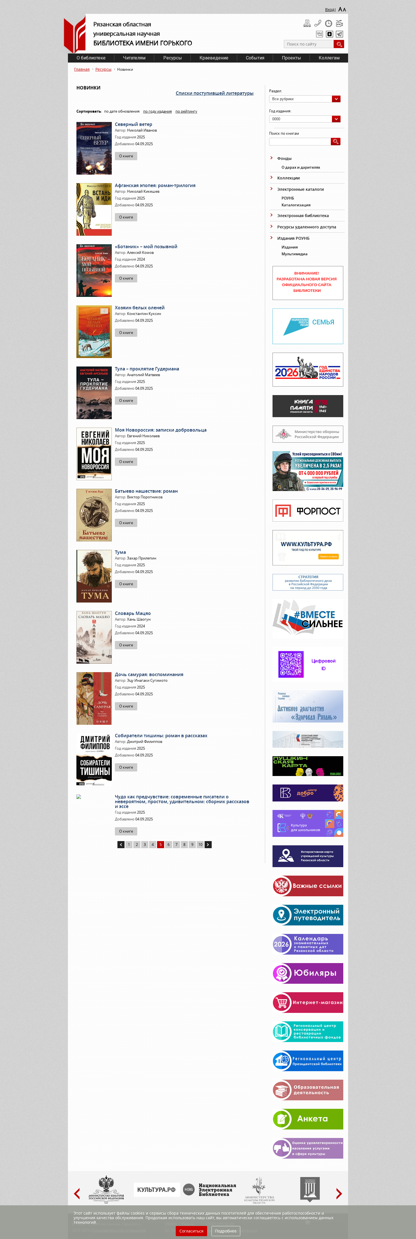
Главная (82, 69)
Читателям (134, 58)
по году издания (157, 111)
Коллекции (288, 178)
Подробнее (226, 1231)
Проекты (291, 58)
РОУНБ (288, 198)
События (255, 58)
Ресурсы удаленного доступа (306, 227)
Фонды (284, 158)
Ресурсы (172, 58)
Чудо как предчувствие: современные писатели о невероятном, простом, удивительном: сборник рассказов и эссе (182, 801)
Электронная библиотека (303, 215)
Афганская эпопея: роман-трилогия (155, 185)
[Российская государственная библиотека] (310, 1201)
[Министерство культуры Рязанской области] (259, 1202)
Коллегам (329, 58)
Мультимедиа (295, 253)
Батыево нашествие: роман (146, 491)
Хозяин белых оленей (140, 308)
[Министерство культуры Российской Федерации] (106, 1202)
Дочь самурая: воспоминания (149, 674)
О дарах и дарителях (301, 167)
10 (200, 844)
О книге (126, 155)
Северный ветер (133, 124)
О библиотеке (91, 58)
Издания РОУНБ (293, 238)
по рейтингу (186, 111)
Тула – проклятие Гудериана (147, 369)
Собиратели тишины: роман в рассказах (161, 735)
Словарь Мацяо (133, 613)
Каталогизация (296, 204)
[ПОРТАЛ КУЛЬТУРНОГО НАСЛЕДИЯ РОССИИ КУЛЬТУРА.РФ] (157, 1195)
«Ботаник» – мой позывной (146, 246)
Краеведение (214, 58)
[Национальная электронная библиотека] (211, 1194)
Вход (329, 9)
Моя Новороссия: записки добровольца (161, 430)
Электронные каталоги (300, 189)
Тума (120, 552)
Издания (290, 247)
